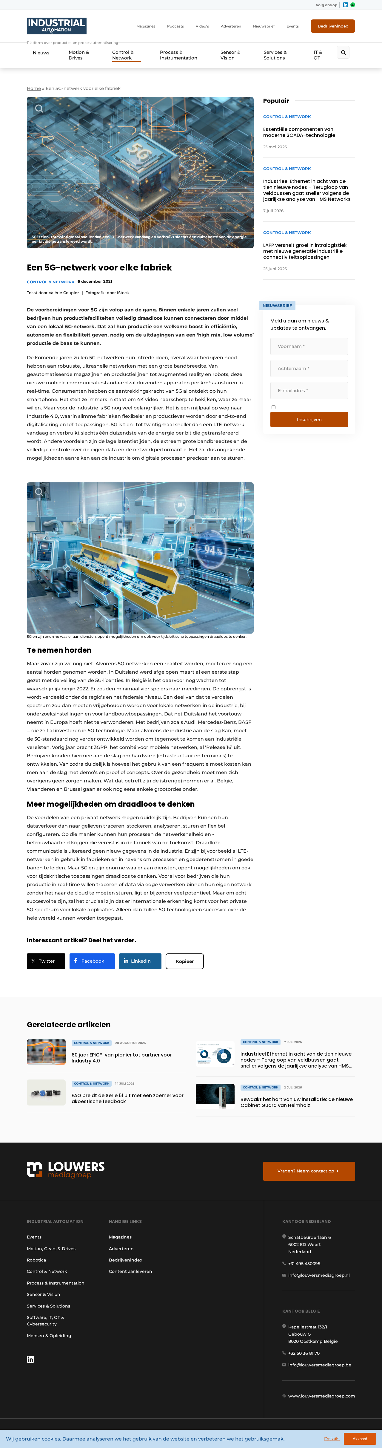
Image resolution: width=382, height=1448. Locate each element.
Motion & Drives (79, 55)
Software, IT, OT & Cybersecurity (45, 1321)
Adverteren (231, 26)
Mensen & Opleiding (49, 1335)
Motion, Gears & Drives (51, 1248)
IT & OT (318, 55)
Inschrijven (309, 419)
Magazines (145, 26)
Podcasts (175, 26)
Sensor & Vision (230, 55)
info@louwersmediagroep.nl (319, 1275)
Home (34, 88)
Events (292, 26)
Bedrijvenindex (333, 26)
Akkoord (360, 1439)
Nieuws (41, 53)
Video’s (202, 26)
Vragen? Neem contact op (306, 1171)
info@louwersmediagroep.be (319, 1365)
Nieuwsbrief (264, 26)
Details (332, 1438)
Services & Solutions (275, 55)
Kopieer (185, 961)
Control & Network (122, 55)
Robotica (36, 1260)
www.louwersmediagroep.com (321, 1396)
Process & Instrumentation (178, 55)
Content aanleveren (130, 1271)
